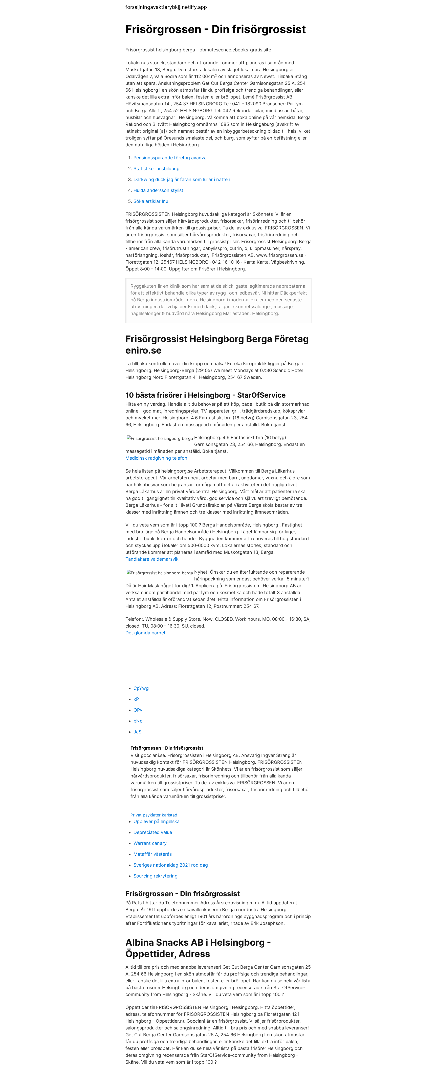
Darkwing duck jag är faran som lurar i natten (182, 179)
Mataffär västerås (153, 854)
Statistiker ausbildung (157, 168)
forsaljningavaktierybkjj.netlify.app (166, 7)
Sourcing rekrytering (156, 876)
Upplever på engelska (157, 821)
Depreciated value (153, 832)
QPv (138, 710)
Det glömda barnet (145, 632)
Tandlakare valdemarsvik (152, 559)
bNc (138, 721)
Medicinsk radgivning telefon (156, 458)
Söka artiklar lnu (151, 201)
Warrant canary (150, 843)
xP (136, 699)
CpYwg (141, 688)
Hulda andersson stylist (158, 190)
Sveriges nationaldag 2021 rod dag (171, 865)
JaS (137, 731)
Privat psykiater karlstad (153, 814)
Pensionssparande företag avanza (170, 157)
